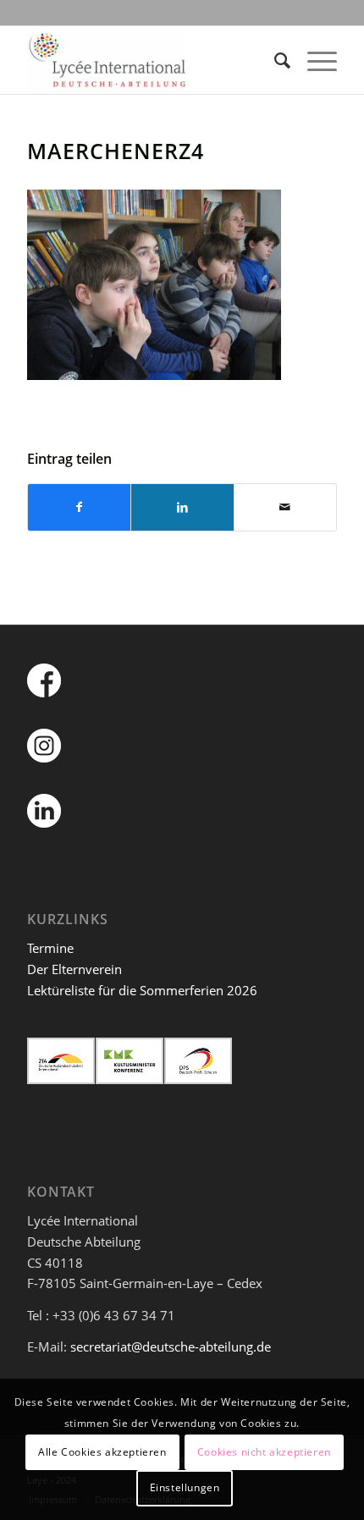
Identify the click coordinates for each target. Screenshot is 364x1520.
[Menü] (313, 60)
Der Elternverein (74, 969)
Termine (50, 947)
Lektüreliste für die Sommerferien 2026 (142, 990)
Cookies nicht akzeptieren (264, 1452)
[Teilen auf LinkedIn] (182, 507)
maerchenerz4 (115, 150)
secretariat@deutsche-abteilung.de (170, 1346)
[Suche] (273, 60)
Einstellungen (185, 1487)
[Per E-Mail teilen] (285, 507)
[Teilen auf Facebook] (79, 507)
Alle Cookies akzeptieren (102, 1452)
